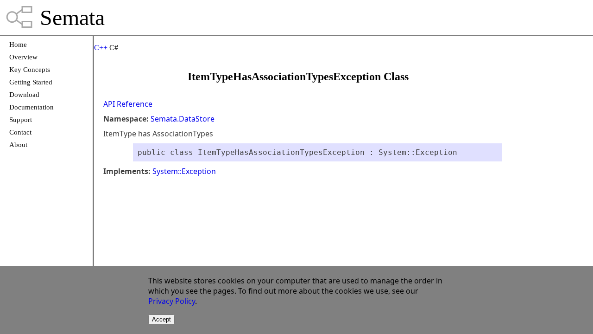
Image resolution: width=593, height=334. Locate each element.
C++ (100, 47)
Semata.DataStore (182, 119)
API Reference (127, 104)
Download (24, 94)
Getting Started (30, 82)
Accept (161, 319)
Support (20, 119)
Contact (20, 132)
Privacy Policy (171, 301)
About (18, 144)
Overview (23, 57)
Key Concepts (29, 69)
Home (18, 44)
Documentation (31, 107)
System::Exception (184, 171)
